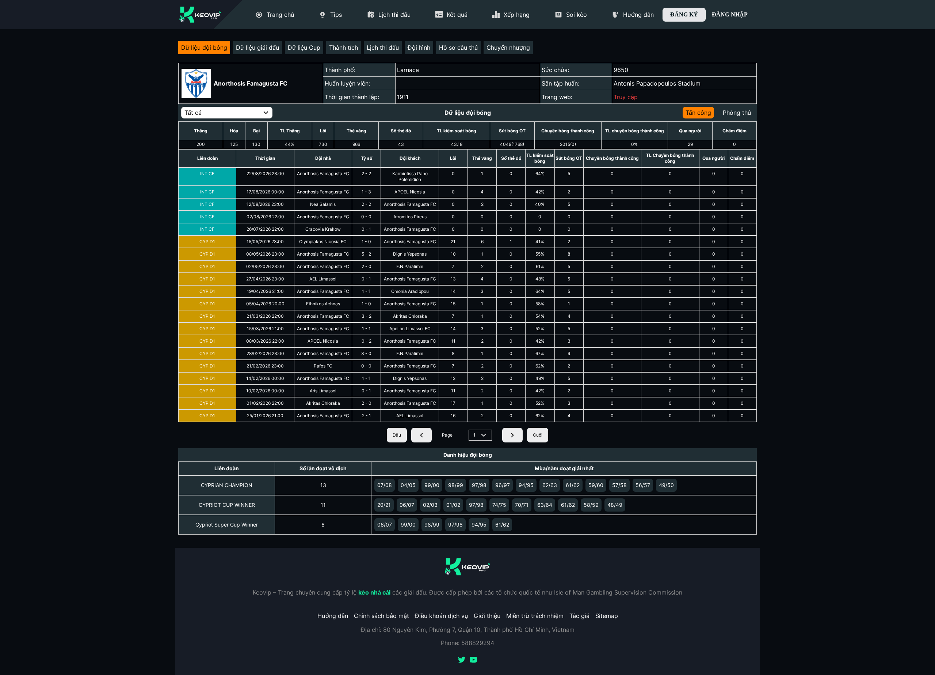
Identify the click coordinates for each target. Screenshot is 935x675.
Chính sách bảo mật (381, 615)
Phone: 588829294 (467, 642)
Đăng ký (684, 14)
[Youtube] (473, 660)
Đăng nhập (730, 14)
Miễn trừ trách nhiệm (535, 615)
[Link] (200, 14)
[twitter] (461, 660)
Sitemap (606, 615)
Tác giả (579, 615)
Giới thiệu (487, 615)
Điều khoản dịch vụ (441, 615)
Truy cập (626, 97)
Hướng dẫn (332, 615)
